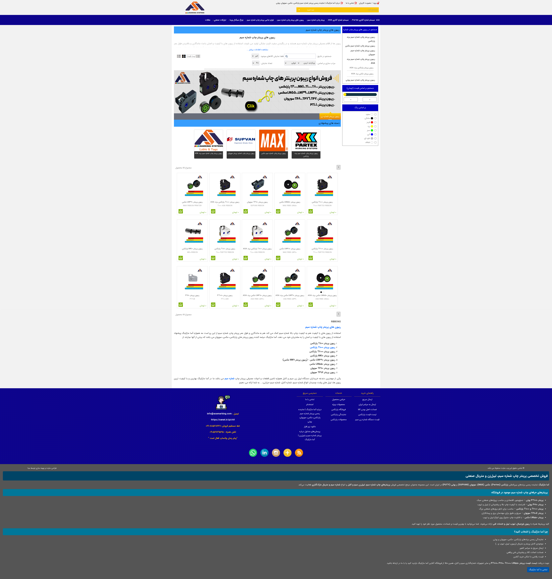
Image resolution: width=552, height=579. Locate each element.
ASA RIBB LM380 (257, 299)
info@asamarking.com (219, 414)
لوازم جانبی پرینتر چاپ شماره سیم (260, 20)
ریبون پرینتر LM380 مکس (289, 248)
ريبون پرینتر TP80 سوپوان (257, 202)
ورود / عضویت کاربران (367, 3)
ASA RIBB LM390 (289, 299)
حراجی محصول (338, 399)
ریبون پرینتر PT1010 (225, 295)
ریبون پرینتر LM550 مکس (289, 202)
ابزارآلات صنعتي (220, 20)
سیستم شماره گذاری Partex (363, 20)
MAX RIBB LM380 (290, 252)
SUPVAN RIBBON (257, 205)
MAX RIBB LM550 (290, 205)
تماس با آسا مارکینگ (538, 569)
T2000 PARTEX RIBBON (322, 252)
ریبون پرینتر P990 (192, 295)
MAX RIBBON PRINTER (192, 205)
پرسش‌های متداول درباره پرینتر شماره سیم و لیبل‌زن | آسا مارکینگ (310, 435)
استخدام (309, 404)
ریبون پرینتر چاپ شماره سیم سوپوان (363, 52)
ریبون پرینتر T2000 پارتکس (322, 248)
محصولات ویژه (338, 404)
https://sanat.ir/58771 (223, 420)
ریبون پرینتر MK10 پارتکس (192, 248)
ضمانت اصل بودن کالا (367, 409)
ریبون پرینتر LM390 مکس (192, 202)
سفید (368, 114)
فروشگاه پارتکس (338, 409)
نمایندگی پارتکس (338, 414)
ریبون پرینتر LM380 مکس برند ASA (257, 295)
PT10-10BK (225, 299)
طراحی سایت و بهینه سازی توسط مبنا (42, 468)
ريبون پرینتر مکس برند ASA (362, 73)
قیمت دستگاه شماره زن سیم (367, 419)
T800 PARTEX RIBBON (225, 252)
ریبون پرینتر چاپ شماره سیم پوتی (360, 80)
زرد (369, 126)
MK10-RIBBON (192, 252)
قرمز (368, 122)
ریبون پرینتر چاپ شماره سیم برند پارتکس (361, 39)
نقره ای (367, 138)
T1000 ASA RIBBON (224, 205)
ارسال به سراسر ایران (367, 404)
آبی (368, 134)
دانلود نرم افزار (310, 426)
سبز (368, 130)
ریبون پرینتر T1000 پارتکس (322, 202)
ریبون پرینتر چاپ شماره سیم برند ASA (361, 61)
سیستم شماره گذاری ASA (338, 20)
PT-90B (192, 299)
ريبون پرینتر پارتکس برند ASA (361, 67)
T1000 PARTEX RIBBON (322, 205)
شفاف (367, 142)
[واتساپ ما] (253, 453)
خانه (378, 20)
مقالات (207, 20)
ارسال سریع (367, 399)
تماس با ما (350, 3)
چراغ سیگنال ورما (236, 20)
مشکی (367, 118)
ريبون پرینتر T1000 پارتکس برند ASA (224, 202)
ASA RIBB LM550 (322, 299)
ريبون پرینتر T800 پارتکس (224, 248)
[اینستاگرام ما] (276, 453)
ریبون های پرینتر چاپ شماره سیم (290, 20)
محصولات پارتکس (339, 419)
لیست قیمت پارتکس (367, 414)
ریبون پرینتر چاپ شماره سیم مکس (360, 46)
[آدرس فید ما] (299, 453)
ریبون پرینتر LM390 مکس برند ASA (290, 295)
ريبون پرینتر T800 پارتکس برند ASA (257, 248)
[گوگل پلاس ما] (287, 453)
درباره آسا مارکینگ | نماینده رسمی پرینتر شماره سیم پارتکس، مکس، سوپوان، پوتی (308, 3)
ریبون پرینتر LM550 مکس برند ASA (322, 295)
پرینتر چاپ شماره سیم (316, 20)
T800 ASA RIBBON (257, 252)
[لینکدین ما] (264, 453)
